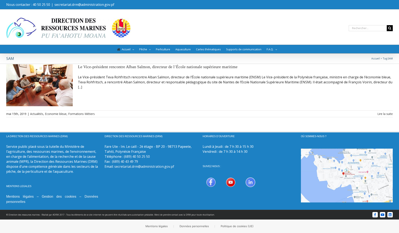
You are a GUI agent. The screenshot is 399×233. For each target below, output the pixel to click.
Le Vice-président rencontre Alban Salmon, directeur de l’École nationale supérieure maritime (158, 66)
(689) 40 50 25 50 (137, 156)
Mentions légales (20, 196)
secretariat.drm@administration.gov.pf (84, 4)
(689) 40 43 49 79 (125, 161)
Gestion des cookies (59, 196)
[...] (80, 87)
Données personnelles (194, 226)
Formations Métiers (81, 114)
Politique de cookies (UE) (237, 226)
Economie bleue (55, 114)
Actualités (36, 114)
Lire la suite (385, 114)
